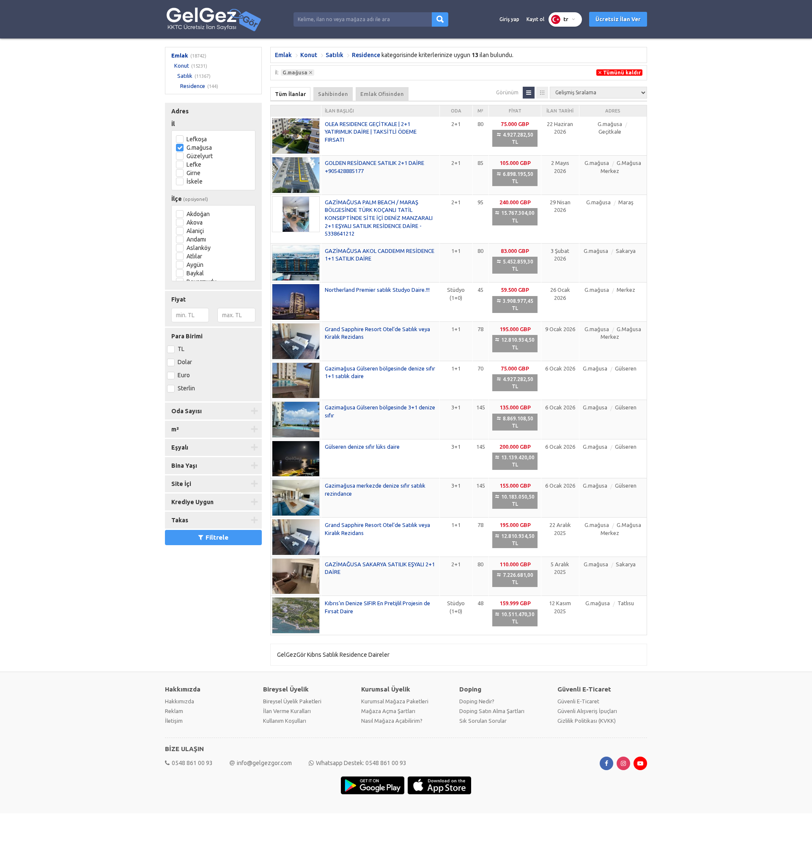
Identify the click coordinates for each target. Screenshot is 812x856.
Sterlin (186, 388)
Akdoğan (198, 214)
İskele (195, 181)
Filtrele (217, 537)
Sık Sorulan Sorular (483, 721)
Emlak (179, 55)
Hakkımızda (179, 701)
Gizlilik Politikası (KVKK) (586, 721)
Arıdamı (196, 239)
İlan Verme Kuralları (287, 711)
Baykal (195, 273)
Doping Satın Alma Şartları (491, 711)
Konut (181, 66)
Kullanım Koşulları (284, 721)
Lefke (194, 164)
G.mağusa (199, 147)
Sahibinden (333, 94)
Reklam (174, 711)
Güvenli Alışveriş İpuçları (587, 711)
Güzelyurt (200, 156)
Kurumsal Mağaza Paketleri (394, 701)
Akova (195, 222)
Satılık (184, 76)
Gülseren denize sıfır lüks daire (362, 447)
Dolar (185, 362)
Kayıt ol (535, 19)
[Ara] (440, 19)
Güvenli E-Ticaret (578, 701)
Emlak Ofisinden (382, 94)
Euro (184, 375)
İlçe (189, 198)
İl (173, 124)
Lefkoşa (197, 139)
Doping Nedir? (476, 701)
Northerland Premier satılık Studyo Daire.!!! (377, 290)
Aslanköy (199, 247)
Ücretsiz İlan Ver (618, 19)
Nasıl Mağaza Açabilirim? (391, 721)
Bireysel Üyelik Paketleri (292, 701)
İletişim (174, 721)
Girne (193, 173)
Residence (192, 86)
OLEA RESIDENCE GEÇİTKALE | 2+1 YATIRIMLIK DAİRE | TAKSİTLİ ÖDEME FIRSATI (371, 132)
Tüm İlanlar (290, 94)
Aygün (195, 264)
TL (181, 349)
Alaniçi (195, 231)
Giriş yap (509, 19)
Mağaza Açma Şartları (388, 711)
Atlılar (194, 256)
